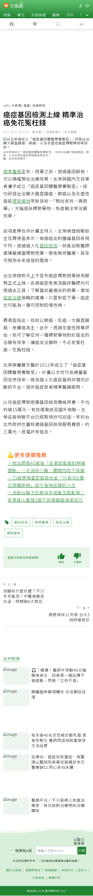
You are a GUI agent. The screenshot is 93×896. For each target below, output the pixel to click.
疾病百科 (67, 870)
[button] (87, 15)
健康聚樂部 (33, 870)
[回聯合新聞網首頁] (6, 6)
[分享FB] (11, 23)
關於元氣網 (13, 870)
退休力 (82, 870)
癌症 (27, 105)
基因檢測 (49, 245)
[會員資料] (80, 6)
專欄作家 (55, 878)
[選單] (87, 6)
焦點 (7, 14)
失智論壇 (38, 14)
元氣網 (16, 105)
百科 (70, 14)
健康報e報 (23, 850)
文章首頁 (38, 878)
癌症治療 (12, 297)
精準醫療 (12, 171)
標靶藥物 (21, 201)
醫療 (56, 14)
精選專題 (51, 870)
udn (6, 105)
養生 (21, 14)
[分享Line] (35, 23)
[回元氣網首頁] (16, 5)
